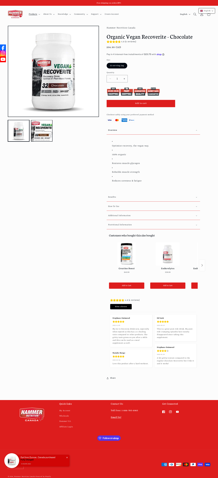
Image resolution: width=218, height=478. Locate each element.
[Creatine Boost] (126, 254)
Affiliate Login (66, 427)
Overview (112, 130)
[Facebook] (3, 47)
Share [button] (113, 378)
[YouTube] (3, 59)
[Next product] (202, 265)
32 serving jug (117, 65)
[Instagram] (3, 53)
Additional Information (119, 215)
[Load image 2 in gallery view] (42, 131)
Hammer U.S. (65, 421)
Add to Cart (126, 286)
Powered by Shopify (43, 476)
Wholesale (64, 416)
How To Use (113, 206)
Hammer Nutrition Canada (24, 476)
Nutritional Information (120, 225)
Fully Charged (27, 459)
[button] (34, 14)
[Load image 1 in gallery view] (19, 131)
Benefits (112, 197)
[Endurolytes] (167, 254)
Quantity (110, 73)
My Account (64, 410)
